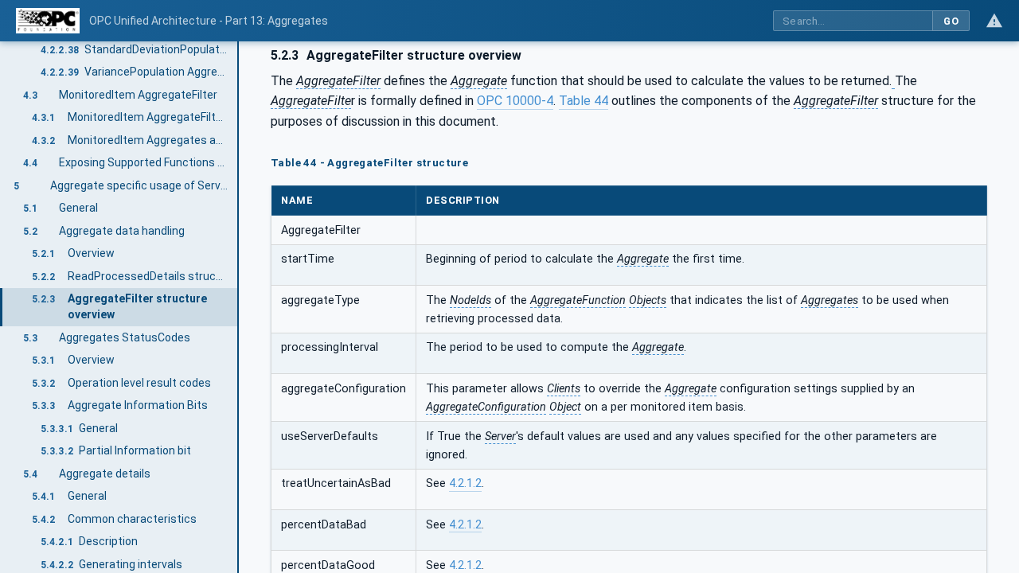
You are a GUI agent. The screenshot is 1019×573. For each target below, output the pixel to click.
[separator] (238, 307)
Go (950, 21)
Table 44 (583, 100)
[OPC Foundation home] (48, 20)
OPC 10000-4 (515, 100)
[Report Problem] (994, 20)
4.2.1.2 (465, 483)
